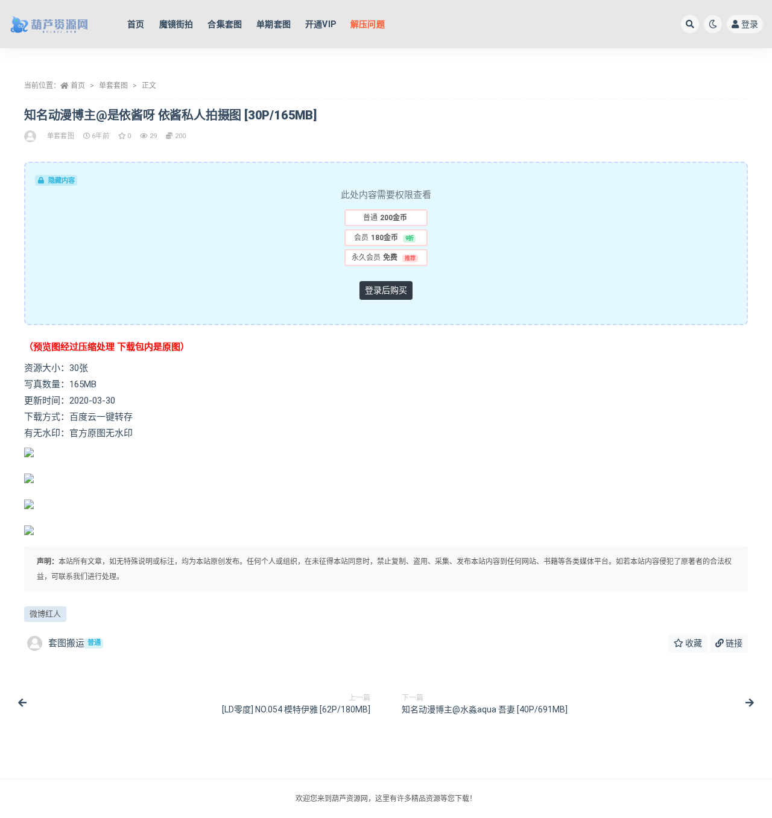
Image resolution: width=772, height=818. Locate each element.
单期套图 (273, 24)
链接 (733, 643)
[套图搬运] (31, 136)
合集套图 (224, 24)
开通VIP (320, 24)
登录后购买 (386, 290)
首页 (135, 24)
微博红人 (45, 613)
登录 (749, 24)
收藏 (692, 643)
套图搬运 (74, 643)
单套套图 (113, 85)
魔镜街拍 (176, 24)
